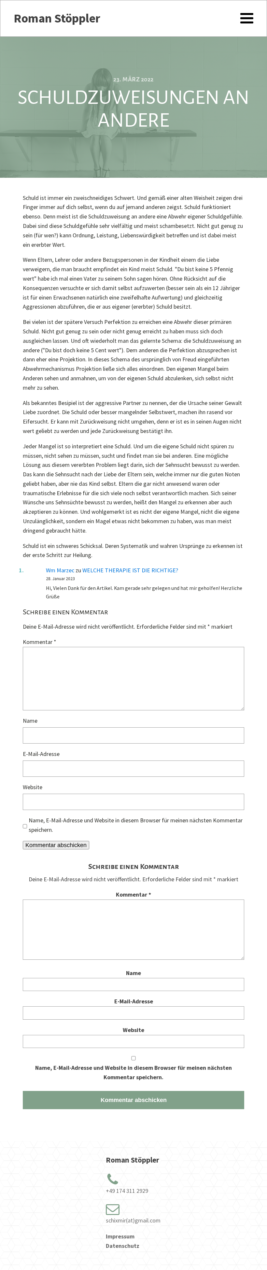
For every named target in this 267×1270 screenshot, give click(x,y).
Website (32, 787)
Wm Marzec (60, 570)
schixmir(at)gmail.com (133, 1220)
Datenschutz (122, 1245)
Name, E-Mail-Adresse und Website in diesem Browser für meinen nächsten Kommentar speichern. (136, 824)
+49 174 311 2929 (127, 1190)
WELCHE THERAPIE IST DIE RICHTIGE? (130, 570)
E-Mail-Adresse (41, 754)
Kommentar (39, 642)
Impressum (120, 1236)
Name (30, 720)
